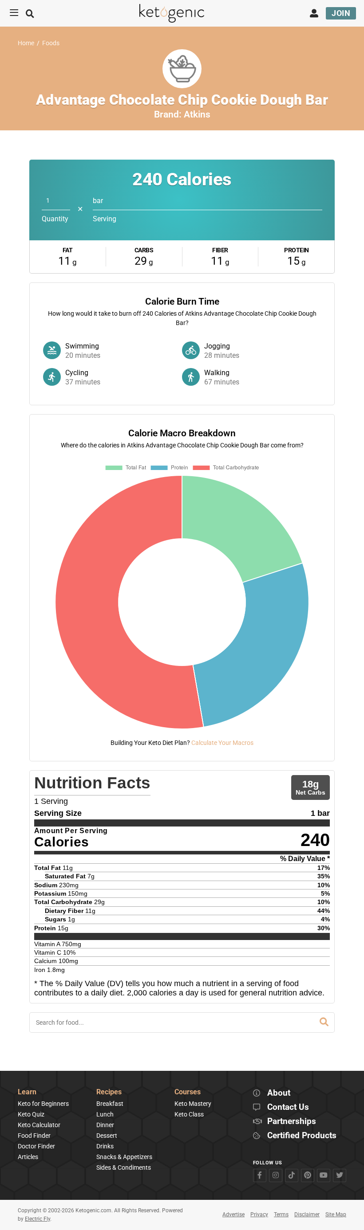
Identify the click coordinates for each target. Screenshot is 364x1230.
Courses (187, 1092)
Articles (28, 1156)
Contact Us (288, 1107)
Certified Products (301, 1135)
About (278, 1093)
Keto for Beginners (43, 1103)
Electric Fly (37, 1219)
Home (26, 43)
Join (341, 13)
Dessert (106, 1135)
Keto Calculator (39, 1124)
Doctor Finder (36, 1146)
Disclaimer (307, 1214)
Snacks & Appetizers (124, 1156)
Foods (50, 43)
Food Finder (34, 1135)
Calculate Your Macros (222, 742)
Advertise (233, 1214)
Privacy (259, 1214)
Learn (27, 1092)
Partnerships (291, 1121)
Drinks (105, 1146)
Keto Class (189, 1114)
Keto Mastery (192, 1103)
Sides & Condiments (123, 1167)
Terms (281, 1214)
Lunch (105, 1114)
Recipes (109, 1092)
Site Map (335, 1214)
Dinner (105, 1124)
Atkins (197, 114)
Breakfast (109, 1103)
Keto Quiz (31, 1114)
